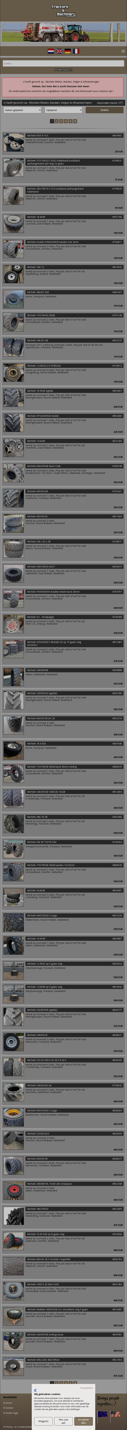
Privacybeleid (86, 1388)
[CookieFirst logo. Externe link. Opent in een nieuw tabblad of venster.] (35, 1390)
